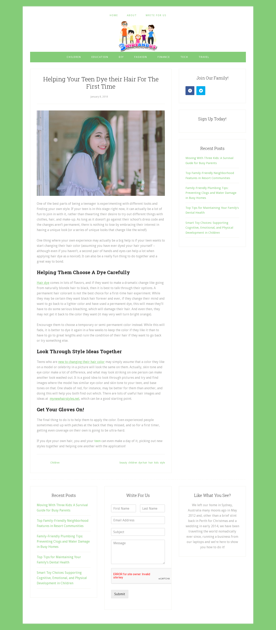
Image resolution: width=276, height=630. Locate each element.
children (132, 462)
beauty (123, 462)
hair (151, 462)
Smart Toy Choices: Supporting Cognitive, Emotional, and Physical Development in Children (209, 227)
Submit (119, 594)
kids (156, 462)
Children (55, 462)
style (162, 462)
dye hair (142, 462)
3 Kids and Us (138, 36)
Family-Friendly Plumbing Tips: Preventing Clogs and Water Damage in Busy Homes (210, 193)
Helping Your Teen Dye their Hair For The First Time (101, 82)
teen (97, 441)
